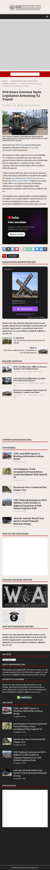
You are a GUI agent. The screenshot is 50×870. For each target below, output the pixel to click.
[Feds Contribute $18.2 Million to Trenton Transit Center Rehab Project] (7, 369)
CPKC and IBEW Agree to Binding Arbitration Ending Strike (28, 456)
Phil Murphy (20, 145)
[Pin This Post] (17, 249)
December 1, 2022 (21, 395)
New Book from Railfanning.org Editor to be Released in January (29, 379)
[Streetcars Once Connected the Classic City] (7, 489)
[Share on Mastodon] (33, 249)
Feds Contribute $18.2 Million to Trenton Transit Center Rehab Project (30, 368)
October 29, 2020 (21, 371)
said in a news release (20, 181)
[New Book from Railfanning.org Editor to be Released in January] (7, 380)
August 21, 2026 (20, 462)
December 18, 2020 (21, 383)
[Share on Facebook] (4, 249)
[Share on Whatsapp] (29, 249)
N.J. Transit (32, 148)
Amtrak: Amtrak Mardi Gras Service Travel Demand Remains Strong (28, 521)
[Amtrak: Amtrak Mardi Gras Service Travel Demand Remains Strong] (7, 520)
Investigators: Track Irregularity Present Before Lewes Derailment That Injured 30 (30, 473)
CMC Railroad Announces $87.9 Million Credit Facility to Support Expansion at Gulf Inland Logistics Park (30, 504)
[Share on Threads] (45, 249)
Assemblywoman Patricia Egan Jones (27, 178)
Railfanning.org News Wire (24, 81)
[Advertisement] (25, 45)
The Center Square (36, 371)
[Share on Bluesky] (41, 249)
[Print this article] (25, 249)
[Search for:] (25, 74)
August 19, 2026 (20, 526)
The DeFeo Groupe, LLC (36, 670)
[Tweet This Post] (8, 249)
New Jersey (12, 256)
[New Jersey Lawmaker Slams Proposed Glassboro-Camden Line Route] (7, 392)
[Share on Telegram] (37, 249)
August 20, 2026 (20, 480)
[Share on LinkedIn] (12, 249)
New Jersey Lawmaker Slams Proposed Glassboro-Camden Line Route (30, 391)
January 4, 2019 (10, 105)
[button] (46, 16)
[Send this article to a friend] (21, 249)
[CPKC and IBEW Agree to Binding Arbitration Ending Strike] (7, 455)
